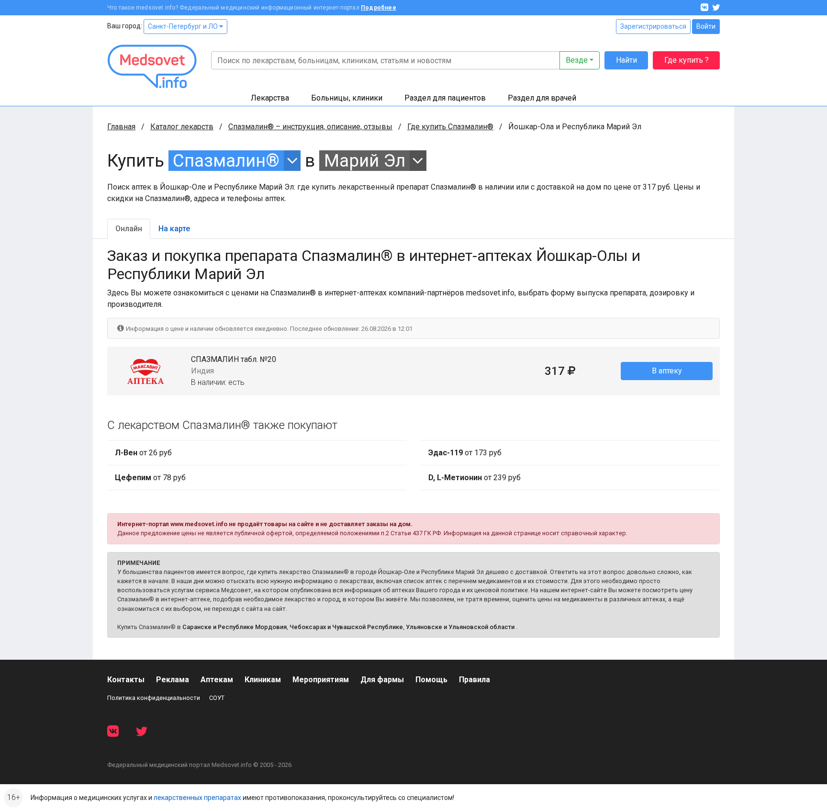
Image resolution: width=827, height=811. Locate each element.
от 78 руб (150, 477)
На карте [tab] (174, 228)
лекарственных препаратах (197, 797)
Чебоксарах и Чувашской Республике (346, 627)
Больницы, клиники (346, 97)
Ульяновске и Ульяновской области (460, 627)
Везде (577, 60)
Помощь (431, 679)
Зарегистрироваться (653, 26)
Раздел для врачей (542, 97)
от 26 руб (143, 452)
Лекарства (270, 97)
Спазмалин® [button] (226, 160)
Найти (626, 60)
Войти (705, 26)
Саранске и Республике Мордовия (234, 627)
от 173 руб (465, 452)
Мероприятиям (320, 679)
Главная (121, 126)
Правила (474, 679)
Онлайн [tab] (128, 228)
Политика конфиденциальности (153, 697)
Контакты (126, 679)
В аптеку (667, 370)
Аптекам (217, 679)
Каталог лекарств (181, 126)
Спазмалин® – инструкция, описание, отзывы (310, 126)
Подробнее (378, 7)
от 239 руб (474, 477)
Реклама (172, 679)
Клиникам (263, 679)
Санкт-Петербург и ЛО (183, 26)
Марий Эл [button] (364, 160)
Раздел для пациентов (445, 97)
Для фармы (382, 679)
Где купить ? (686, 60)
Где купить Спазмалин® (450, 126)
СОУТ (216, 697)
